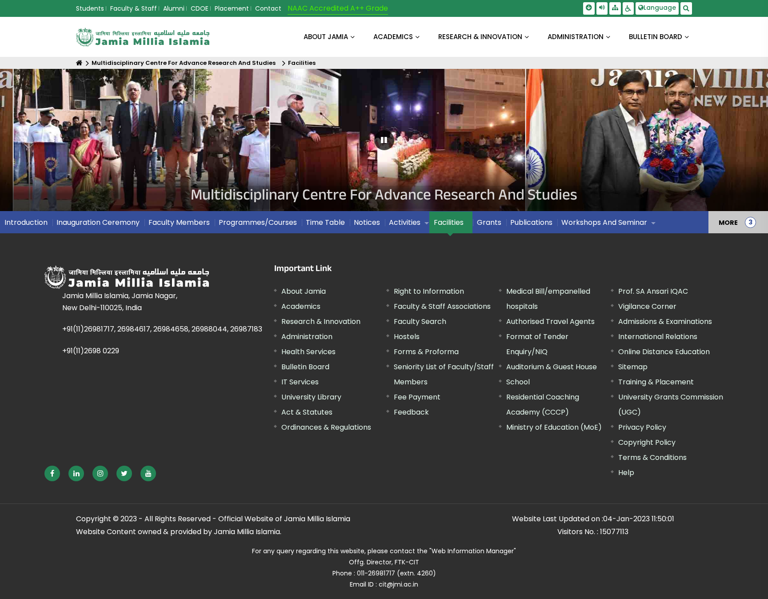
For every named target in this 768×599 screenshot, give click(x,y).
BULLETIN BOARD (655, 36)
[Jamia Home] (126, 277)
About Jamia (326, 36)
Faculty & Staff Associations (442, 306)
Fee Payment (417, 397)
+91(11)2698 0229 (90, 351)
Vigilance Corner (647, 306)
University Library (311, 397)
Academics (300, 306)
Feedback (411, 412)
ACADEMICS (393, 36)
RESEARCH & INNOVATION (480, 36)
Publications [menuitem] (531, 222)
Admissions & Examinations (665, 321)
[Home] (79, 63)
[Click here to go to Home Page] (142, 37)
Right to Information (429, 291)
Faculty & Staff (133, 8)
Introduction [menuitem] (26, 222)
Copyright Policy (647, 442)
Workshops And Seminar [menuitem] (604, 222)
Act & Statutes (306, 412)
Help (626, 472)
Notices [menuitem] (367, 222)
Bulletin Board (305, 367)
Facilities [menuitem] (449, 222)
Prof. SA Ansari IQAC (653, 291)
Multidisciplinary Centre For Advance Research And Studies (184, 63)
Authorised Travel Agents (550, 321)
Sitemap (633, 367)
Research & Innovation (320, 321)
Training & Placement (656, 382)
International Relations (657, 336)
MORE (728, 222)
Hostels (407, 336)
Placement (232, 8)
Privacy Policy (642, 427)
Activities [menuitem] (404, 222)
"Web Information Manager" (472, 551)
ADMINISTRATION (576, 36)
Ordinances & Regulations (326, 427)
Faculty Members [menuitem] (179, 222)
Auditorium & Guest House (551, 367)
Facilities (302, 63)
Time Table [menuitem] (325, 222)
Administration (306, 336)
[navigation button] (39, 144)
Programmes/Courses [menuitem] (258, 222)
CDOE (199, 8)
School (518, 382)
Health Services (308, 352)
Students (90, 8)
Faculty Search (420, 321)
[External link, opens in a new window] (52, 473)
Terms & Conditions (652, 457)
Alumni (173, 8)
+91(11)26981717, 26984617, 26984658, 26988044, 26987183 (162, 329)
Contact (268, 8)
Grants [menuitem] (489, 222)
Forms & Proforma (426, 352)
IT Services (300, 382)
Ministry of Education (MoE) (554, 427)
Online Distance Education (664, 352)
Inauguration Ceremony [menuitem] (98, 222)
